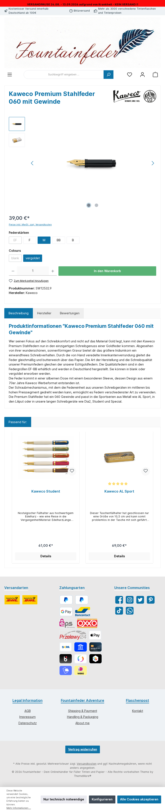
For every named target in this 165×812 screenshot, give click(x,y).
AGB (27, 711)
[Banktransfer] (65, 647)
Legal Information (27, 700)
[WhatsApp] (129, 611)
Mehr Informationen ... (18, 808)
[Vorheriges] (32, 163)
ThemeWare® (82, 776)
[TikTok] (119, 611)
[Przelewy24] (73, 635)
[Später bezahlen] (82, 600)
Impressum (27, 717)
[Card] (95, 647)
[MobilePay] (65, 670)
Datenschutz (27, 723)
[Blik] (65, 659)
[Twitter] (140, 600)
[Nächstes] (153, 163)
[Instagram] (129, 600)
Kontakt (137, 711)
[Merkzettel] (129, 74)
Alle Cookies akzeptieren (139, 799)
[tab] (18, 313)
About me (82, 723)
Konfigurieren (102, 799)
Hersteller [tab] (44, 313)
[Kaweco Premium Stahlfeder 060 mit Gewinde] (92, 163)
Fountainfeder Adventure (82, 700)
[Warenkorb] (155, 74)
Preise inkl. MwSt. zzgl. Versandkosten (30, 224)
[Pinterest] (151, 600)
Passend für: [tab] (18, 422)
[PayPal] (66, 600)
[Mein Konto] (142, 74)
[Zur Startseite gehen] (82, 42)
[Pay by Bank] (80, 647)
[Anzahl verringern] (13, 271)
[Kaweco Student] (45, 457)
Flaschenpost (137, 700)
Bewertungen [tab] (69, 313)
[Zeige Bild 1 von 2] (88, 205)
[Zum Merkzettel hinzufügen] (72, 471)
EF (18, 240)
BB (59, 240)
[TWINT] (95, 659)
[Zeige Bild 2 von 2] (96, 205)
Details (45, 556)
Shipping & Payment (82, 711)
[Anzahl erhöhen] (53, 271)
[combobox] (64, 74)
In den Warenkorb (107, 271)
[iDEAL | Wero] (80, 670)
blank (16, 258)
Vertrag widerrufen (82, 749)
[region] (82, 163)
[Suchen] (108, 74)
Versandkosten (86, 763)
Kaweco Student (45, 491)
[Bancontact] (82, 611)
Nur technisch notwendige (63, 799)
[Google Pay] (66, 611)
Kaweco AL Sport (119, 491)
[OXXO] (87, 623)
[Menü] (9, 74)
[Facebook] (119, 600)
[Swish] (80, 659)
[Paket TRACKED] (12, 600)
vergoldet (33, 258)
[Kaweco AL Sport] (119, 457)
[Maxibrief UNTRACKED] (30, 600)
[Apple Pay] (95, 635)
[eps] (67, 623)
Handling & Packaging (82, 717)
